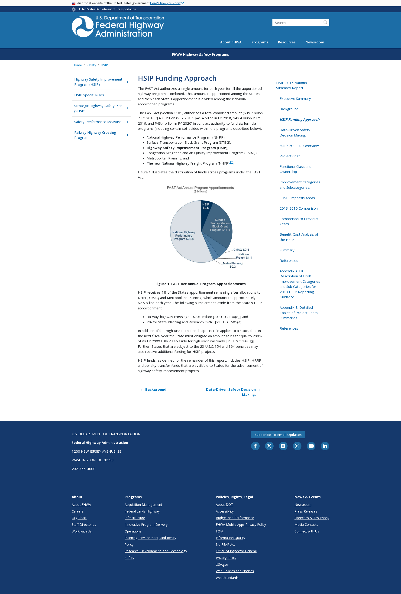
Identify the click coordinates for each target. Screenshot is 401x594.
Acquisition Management (143, 504)
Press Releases (305, 511)
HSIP (104, 65)
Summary (287, 250)
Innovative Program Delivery (146, 524)
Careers (77, 511)
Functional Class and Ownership (295, 169)
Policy (129, 544)
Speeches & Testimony (311, 518)
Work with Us (82, 531)
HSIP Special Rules (89, 95)
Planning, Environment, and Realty (150, 538)
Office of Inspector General (236, 551)
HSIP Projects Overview (299, 145)
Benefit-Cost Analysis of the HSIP (299, 237)
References (289, 260)
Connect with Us (306, 531)
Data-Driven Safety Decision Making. (233, 392)
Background (153, 389)
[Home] (118, 28)
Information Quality (230, 538)
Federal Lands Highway (142, 511)
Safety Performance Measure (97, 121)
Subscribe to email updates (278, 434)
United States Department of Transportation (107, 9)
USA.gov (222, 564)
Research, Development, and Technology (156, 551)
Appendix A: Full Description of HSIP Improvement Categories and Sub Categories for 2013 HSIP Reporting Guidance (300, 284)
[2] (231, 162)
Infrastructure (135, 518)
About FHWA (231, 42)
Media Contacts (306, 524)
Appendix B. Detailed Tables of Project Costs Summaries (299, 312)
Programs (260, 42)
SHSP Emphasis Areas (297, 197)
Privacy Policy (226, 557)
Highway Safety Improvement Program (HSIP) (98, 82)
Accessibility (225, 511)
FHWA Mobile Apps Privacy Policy (241, 524)
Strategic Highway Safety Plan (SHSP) (98, 108)
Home (77, 65)
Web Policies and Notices (235, 571)
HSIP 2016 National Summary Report (291, 85)
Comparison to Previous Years (299, 221)
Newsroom (315, 42)
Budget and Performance (235, 518)
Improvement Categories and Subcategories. (300, 185)
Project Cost (290, 156)
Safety (91, 65)
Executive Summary (295, 98)
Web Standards (227, 577)
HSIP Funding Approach (300, 119)
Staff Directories (84, 524)
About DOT (224, 504)
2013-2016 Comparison (299, 208)
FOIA (219, 531)
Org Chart (79, 518)
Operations (133, 531)
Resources (287, 42)
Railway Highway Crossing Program (95, 135)
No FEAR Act (225, 544)
